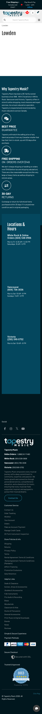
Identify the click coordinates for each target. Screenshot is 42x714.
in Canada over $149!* (12, 4)
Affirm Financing (10, 567)
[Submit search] (5, 19)
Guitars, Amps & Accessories (15, 587)
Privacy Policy (10, 550)
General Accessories (12, 614)
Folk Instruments (11, 594)
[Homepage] (11, 13)
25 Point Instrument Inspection (16, 534)
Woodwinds (9, 604)
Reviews (7, 628)
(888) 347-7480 (24, 454)
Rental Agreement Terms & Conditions (19, 557)
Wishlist (7, 516)
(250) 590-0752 (14, 467)
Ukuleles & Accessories (13, 590)
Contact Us (13, 498)
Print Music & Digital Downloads (16, 618)
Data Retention (10, 574)
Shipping (7, 543)
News (6, 625)
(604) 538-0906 (15, 458)
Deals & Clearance (11, 583)
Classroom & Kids (11, 607)
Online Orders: (10, 454)
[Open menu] (38, 19)
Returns (7, 547)
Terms (6, 554)
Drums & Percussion (12, 611)
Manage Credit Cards (12, 530)
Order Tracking (10, 513)
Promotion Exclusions (13, 570)
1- (17, 454)
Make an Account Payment (14, 527)
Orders (6, 523)
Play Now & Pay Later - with (29, 4)
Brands (7, 621)
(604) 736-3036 (15, 463)
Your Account (9, 520)
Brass (6, 600)
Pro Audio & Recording (13, 597)
